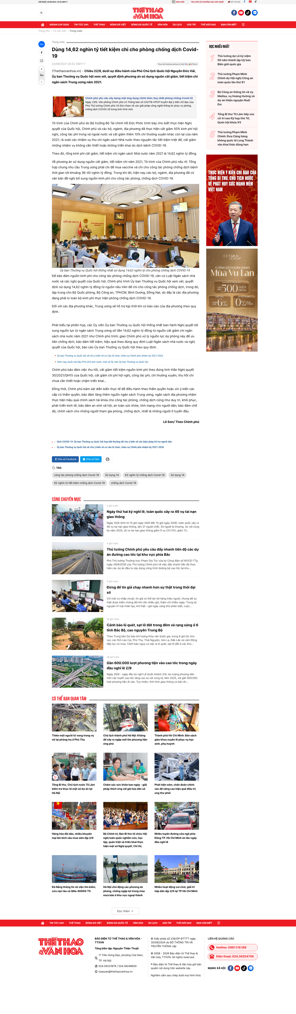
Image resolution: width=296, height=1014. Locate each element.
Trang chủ (44, 31)
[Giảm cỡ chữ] (41, 82)
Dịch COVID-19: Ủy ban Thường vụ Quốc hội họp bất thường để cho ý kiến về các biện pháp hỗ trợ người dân (114, 441)
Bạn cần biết (229, 24)
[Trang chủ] (42, 24)
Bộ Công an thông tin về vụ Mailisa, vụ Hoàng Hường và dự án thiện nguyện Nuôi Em (236, 98)
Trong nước (76, 31)
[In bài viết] (41, 60)
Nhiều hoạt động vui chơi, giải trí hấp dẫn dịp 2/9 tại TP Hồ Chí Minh (176, 889)
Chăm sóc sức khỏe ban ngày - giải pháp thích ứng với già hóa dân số (125, 786)
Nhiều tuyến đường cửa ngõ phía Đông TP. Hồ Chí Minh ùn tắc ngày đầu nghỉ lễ (176, 838)
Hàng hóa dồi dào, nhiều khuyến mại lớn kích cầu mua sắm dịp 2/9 (72, 836)
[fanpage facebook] (234, 13)
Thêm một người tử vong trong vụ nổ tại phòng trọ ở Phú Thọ (73, 737)
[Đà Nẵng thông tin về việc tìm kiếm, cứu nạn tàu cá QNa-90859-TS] (74, 869)
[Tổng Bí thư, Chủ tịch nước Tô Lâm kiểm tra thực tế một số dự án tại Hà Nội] (74, 766)
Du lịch (177, 24)
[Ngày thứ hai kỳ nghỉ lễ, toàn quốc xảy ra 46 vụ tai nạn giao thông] (77, 520)
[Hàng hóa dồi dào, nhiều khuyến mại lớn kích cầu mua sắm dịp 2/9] (74, 816)
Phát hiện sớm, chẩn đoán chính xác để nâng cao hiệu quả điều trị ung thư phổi (175, 789)
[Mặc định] (42, 75)
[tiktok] (248, 13)
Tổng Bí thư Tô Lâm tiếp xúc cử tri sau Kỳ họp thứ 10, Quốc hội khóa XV (236, 118)
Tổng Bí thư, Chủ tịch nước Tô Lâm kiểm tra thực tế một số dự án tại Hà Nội (73, 789)
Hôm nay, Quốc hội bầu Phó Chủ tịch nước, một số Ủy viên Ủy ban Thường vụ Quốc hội (102, 362)
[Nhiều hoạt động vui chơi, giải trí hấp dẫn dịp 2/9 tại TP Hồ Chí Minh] (177, 869)
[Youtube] (250, 2)
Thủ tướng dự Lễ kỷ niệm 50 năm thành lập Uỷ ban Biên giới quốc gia (234, 60)
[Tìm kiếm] (41, 13)
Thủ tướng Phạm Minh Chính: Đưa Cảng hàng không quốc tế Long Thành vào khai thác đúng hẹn (235, 138)
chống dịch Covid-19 (123, 483)
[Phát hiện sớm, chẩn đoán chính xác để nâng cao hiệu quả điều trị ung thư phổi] (177, 766)
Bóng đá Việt (118, 24)
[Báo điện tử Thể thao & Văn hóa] (148, 13)
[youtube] (241, 13)
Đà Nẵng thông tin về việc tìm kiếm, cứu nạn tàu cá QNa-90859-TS (74, 889)
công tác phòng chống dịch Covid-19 (76, 475)
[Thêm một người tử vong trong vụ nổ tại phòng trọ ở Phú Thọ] (74, 717)
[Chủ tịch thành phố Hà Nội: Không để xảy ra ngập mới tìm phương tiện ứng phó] (125, 717)
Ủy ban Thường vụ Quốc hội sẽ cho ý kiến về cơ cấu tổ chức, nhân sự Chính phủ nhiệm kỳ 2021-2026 (110, 355)
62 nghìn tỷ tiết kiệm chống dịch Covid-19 (79, 483)
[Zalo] (255, 13)
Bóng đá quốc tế (141, 24)
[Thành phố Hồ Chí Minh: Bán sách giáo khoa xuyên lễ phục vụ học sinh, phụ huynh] (177, 717)
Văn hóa (162, 24)
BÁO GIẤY (180, 2)
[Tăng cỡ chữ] (41, 69)
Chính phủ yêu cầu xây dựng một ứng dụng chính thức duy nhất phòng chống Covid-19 (139, 98)
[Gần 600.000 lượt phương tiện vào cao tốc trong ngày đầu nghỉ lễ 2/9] (77, 672)
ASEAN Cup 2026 (59, 24)
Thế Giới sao (208, 24)
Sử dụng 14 (112, 475)
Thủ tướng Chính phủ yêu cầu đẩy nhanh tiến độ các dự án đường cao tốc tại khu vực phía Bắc (153, 552)
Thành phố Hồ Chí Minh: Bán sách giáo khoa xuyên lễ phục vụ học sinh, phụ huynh (175, 739)
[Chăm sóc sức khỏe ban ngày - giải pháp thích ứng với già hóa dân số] (125, 766)
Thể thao (99, 24)
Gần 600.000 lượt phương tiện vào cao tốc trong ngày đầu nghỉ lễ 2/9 (152, 665)
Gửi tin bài (235, 2)
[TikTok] (256, 2)
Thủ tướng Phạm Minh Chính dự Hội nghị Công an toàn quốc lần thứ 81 (235, 78)
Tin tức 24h (81, 24)
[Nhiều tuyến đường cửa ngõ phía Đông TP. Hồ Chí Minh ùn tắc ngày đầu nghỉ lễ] (177, 816)
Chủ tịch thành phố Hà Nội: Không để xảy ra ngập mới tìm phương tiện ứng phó (125, 739)
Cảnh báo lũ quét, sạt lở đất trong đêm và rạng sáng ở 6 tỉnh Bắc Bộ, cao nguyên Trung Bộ (152, 627)
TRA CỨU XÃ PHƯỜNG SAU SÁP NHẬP (207, 2)
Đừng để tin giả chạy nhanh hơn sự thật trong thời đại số (151, 590)
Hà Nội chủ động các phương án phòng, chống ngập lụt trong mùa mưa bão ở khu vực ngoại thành (124, 891)
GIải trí (191, 24)
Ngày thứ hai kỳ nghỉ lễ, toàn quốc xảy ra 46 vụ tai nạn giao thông (151, 514)
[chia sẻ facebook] (41, 52)
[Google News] (177, 65)
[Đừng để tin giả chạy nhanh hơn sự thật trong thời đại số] (77, 596)
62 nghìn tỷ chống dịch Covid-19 (145, 475)
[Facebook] (244, 2)
